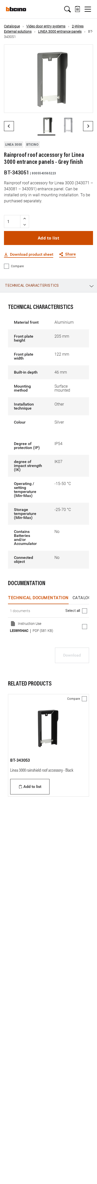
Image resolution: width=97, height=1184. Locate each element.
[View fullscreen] (85, 105)
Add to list (48, 238)
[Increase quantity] (24, 218)
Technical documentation (38, 597)
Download (72, 655)
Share (70, 254)
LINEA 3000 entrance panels (60, 31)
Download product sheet (31, 254)
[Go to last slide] (9, 126)
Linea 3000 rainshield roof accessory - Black (41, 770)
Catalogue (12, 26)
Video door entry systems (45, 26)
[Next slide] (88, 126)
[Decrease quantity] (24, 225)
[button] (67, 9)
